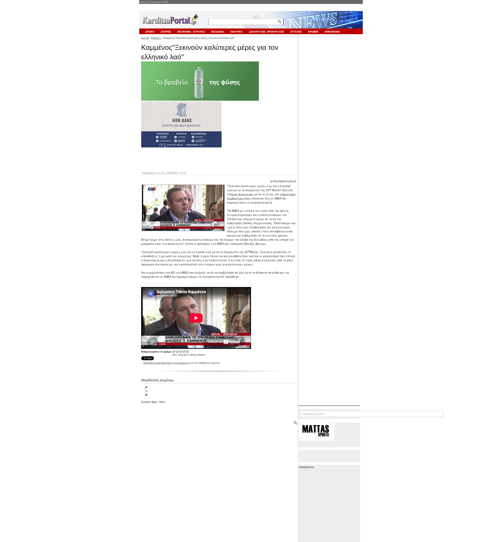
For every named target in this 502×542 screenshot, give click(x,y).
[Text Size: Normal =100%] (146, 394)
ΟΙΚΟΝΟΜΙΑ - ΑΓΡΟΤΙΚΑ (191, 31)
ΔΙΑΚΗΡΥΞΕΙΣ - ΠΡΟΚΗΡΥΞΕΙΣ (266, 31)
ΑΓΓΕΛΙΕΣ (296, 31)
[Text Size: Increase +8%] (146, 387)
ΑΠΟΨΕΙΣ (166, 31)
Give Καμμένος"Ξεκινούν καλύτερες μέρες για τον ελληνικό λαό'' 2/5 (177, 351)
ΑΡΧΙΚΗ (149, 31)
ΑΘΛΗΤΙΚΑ (236, 31)
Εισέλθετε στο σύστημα (157, 362)
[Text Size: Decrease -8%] (146, 391)
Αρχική (145, 37)
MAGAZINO (217, 31)
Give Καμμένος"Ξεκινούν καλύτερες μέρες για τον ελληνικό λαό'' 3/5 (180, 351)
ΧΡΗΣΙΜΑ (313, 31)
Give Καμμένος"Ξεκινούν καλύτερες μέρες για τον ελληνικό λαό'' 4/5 (184, 351)
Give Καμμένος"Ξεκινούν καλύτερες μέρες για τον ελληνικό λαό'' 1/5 (174, 351)
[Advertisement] (210, 159)
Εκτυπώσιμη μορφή (285, 180)
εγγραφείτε (181, 362)
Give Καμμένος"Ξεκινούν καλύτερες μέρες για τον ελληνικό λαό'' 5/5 (187, 351)
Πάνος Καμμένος (241, 194)
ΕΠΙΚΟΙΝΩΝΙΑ (332, 31)
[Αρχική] (170, 18)
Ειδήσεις (156, 37)
